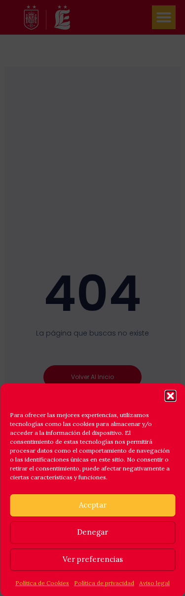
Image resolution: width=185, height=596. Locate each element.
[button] (170, 396)
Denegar (92, 532)
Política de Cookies (42, 583)
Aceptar (93, 505)
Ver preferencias (93, 559)
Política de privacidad (104, 583)
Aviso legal (154, 583)
